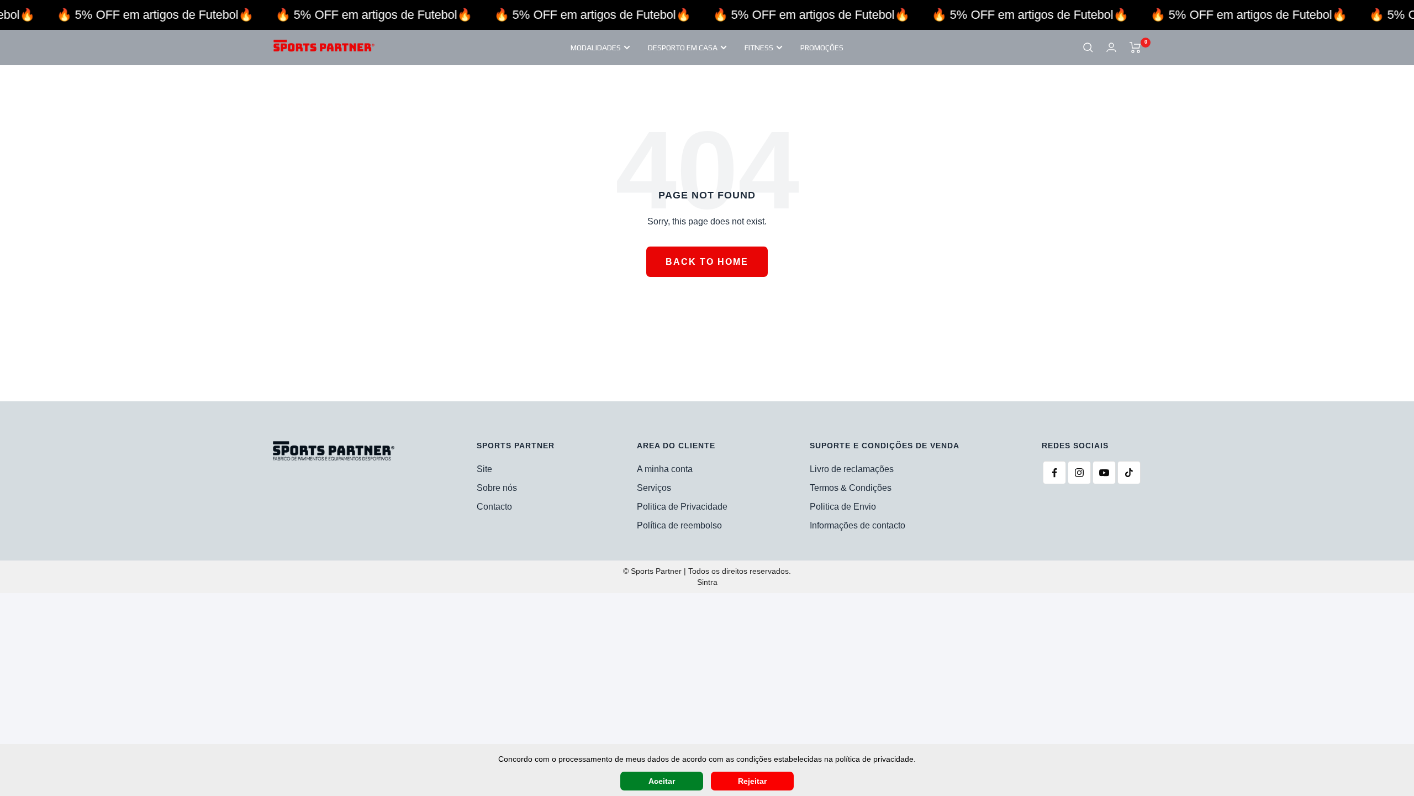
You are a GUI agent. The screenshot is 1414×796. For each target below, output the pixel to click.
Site (484, 469)
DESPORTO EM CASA (682, 47)
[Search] (1088, 48)
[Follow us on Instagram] (1079, 473)
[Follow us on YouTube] (1104, 473)
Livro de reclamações (852, 469)
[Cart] (1135, 47)
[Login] (1111, 47)
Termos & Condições (850, 488)
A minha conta (665, 469)
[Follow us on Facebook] (1054, 473)
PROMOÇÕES (821, 47)
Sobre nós (497, 488)
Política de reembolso (679, 525)
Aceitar (661, 781)
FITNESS (759, 47)
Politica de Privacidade (682, 506)
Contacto (494, 506)
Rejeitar (752, 781)
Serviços (654, 488)
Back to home (707, 261)
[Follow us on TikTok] (1129, 473)
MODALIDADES (596, 47)
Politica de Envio (843, 506)
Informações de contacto (857, 525)
